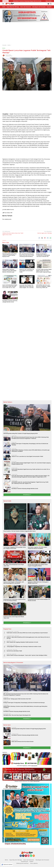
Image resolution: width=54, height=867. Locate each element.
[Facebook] (21, 856)
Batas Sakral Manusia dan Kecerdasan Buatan (39, 1)
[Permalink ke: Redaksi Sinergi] (3, 55)
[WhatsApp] (31, 856)
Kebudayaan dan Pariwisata (42, 860)
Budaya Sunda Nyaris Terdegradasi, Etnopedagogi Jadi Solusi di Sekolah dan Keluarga (43, 255)
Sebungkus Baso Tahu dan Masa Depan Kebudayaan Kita (17, 715)
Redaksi (31, 861)
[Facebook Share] (39, 238)
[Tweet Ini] (42, 238)
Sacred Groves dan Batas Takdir (14, 651)
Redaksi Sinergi (8, 55)
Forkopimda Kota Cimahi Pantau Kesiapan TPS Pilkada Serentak (39, 600)
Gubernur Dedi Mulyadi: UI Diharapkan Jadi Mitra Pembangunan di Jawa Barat (14, 582)
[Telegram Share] (48, 238)
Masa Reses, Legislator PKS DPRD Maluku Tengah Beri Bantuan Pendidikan (37, 548)
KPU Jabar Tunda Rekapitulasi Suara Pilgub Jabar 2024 (14, 565)
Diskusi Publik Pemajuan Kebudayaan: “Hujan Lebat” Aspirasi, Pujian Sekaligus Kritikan (27, 655)
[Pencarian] (51, 4)
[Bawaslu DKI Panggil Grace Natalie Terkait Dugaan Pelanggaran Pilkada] (39, 557)
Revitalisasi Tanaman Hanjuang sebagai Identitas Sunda (9, 301)
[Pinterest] (26, 856)
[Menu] (3, 4)
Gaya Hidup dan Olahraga (15, 860)
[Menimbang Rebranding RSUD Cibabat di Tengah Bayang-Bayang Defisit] (10, 248)
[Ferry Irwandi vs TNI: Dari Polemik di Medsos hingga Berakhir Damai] (27, 516)
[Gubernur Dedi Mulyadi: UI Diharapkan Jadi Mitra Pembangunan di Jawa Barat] (15, 574)
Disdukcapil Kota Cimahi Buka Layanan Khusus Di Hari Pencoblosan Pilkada (14, 600)
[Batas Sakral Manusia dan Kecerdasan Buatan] (7, 742)
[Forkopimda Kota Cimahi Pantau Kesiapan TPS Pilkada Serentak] (39, 591)
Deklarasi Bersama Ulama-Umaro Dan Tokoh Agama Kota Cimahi (12, 233)
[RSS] (34, 856)
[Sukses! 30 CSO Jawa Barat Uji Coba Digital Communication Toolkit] (27, 264)
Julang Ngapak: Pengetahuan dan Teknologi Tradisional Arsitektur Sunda (24, 646)
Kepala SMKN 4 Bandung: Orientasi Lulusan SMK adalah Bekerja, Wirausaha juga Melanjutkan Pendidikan (9, 271)
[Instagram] (28, 856)
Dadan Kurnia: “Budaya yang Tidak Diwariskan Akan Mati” (17, 698)
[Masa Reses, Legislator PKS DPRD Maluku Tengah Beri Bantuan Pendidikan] (39, 539)
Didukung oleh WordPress (22, 863)
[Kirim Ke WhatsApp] (50, 238)
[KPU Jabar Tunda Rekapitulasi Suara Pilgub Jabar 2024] (15, 557)
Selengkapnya (26, 494)
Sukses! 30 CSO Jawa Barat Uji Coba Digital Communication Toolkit (26, 271)
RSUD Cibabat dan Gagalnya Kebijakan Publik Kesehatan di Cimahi (22, 642)
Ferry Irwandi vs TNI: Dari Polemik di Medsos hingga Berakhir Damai (20, 531)
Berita (3, 48)
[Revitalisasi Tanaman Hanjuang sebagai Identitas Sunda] (10, 295)
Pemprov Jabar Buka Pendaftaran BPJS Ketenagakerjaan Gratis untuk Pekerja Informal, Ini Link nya (28, 637)
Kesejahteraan (24, 861)
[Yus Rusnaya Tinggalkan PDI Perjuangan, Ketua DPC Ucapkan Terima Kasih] (15, 539)
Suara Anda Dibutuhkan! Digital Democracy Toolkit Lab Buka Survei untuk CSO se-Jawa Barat (9, 286)
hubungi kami (34, 765)
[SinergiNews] (9, 4)
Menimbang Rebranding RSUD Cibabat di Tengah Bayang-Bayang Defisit (9, 255)
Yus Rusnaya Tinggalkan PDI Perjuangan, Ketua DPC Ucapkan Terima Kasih (15, 548)
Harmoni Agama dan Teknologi (44, 232)
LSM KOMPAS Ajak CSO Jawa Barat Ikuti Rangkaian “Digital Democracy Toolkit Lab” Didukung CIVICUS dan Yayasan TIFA (43, 286)
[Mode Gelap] (48, 4)
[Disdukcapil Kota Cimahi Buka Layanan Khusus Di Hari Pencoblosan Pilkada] (15, 591)
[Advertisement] (27, 34)
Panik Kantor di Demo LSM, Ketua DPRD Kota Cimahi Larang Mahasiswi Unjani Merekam (27, 632)
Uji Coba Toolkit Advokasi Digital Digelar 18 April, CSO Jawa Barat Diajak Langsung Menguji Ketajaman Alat (43, 271)
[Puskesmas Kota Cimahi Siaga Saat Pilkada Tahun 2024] (15, 609)
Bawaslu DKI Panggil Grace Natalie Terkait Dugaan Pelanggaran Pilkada (38, 565)
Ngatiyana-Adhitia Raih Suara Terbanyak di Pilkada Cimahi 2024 (38, 582)
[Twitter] (23, 856)
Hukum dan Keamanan (28, 860)
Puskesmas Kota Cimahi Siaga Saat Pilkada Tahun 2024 (14, 617)
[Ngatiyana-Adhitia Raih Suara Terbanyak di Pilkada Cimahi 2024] (39, 574)
